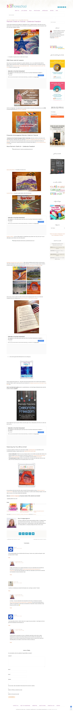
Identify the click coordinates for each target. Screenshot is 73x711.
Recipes (58, 705)
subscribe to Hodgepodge (21, 109)
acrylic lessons (39, 456)
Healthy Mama (42, 705)
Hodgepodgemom (18, 561)
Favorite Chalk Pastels (15, 456)
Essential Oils (51, 705)
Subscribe (57, 116)
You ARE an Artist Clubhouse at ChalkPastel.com (33, 265)
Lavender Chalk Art (10, 193)
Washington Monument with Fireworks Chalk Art (15, 262)
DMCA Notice (54, 709)
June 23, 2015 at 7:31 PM (19, 562)
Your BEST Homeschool (17, 5)
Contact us (15, 705)
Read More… (57, 37)
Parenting (34, 705)
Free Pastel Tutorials (20, 514)
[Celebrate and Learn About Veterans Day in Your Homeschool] (26, 507)
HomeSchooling (26, 514)
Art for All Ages (13, 514)
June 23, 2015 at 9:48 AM (18, 548)
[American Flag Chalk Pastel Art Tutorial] (40, 507)
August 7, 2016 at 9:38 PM (19, 630)
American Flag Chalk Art (11, 169)
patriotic (34, 514)
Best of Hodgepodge (25, 705)
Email (9, 674)
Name (9, 669)
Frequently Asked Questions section (39, 455)
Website (9, 679)
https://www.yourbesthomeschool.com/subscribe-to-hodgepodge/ (21, 602)
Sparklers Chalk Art (10, 236)
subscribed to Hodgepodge (14, 495)
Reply (9, 557)
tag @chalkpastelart (31, 449)
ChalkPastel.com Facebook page (29, 451)
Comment (10, 655)
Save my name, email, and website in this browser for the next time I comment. (21, 685)
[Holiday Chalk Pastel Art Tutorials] (13, 507)
